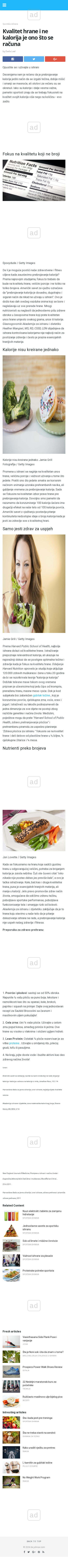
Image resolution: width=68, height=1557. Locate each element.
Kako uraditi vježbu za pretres (39, 1447)
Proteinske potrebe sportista (38, 1270)
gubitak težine (41, 695)
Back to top (34, 1541)
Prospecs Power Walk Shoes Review (42, 1367)
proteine (14, 1043)
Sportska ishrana (10, 24)
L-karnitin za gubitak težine (37, 1462)
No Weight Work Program (36, 1477)
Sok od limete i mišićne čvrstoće (40, 1241)
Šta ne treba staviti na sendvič (39, 1432)
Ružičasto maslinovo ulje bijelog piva (42, 1396)
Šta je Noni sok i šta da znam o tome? (43, 1352)
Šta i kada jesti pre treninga (37, 1418)
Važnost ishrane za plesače (38, 1255)
